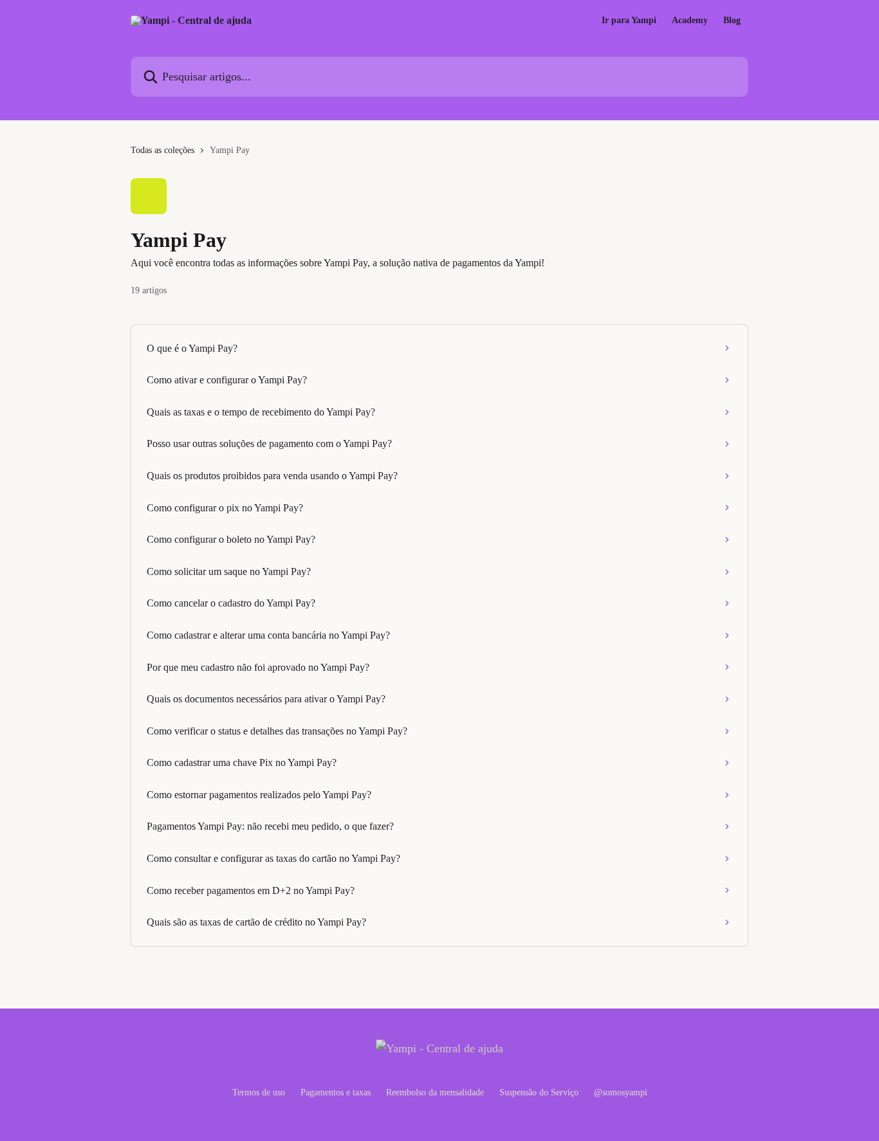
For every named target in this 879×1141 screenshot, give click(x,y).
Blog (732, 20)
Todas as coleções (162, 150)
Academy (690, 20)
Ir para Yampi (629, 20)
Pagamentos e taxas (336, 1092)
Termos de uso (258, 1092)
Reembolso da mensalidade (435, 1092)
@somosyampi (620, 1092)
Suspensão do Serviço (538, 1092)
